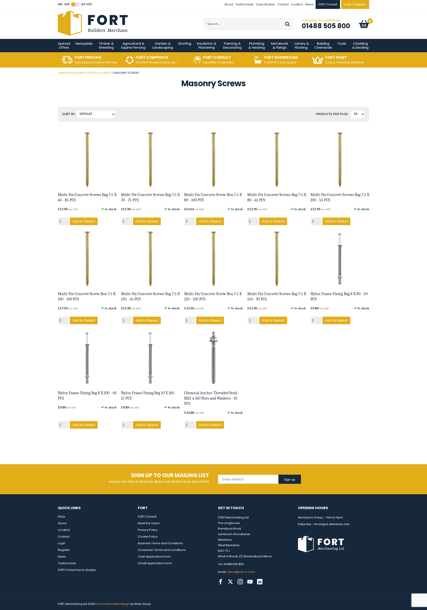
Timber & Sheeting (106, 45)
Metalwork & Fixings (279, 45)
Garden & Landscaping (162, 45)
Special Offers (64, 45)
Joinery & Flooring (301, 45)
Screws (105, 73)
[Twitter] (230, 581)
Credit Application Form (155, 563)
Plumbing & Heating (256, 45)
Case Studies (265, 4)
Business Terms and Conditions (160, 543)
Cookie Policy (147, 536)
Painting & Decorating (232, 45)
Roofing (185, 43)
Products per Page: (332, 114)
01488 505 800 (326, 26)
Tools (341, 43)
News (309, 4)
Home (61, 73)
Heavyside (84, 43)
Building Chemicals (323, 45)
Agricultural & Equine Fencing (133, 45)
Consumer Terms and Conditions (162, 550)
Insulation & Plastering (206, 45)
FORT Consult (147, 516)
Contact (283, 4)
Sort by (68, 114)
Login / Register (355, 4)
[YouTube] (250, 581)
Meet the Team (149, 523)
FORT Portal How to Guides (77, 570)
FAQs (61, 516)
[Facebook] (220, 581)
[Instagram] (240, 581)
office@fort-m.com (241, 572)
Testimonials (244, 4)
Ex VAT (86, 4)
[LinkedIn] (259, 581)
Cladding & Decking (360, 45)
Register (64, 550)
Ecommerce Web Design (113, 604)
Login (61, 543)
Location (297, 4)
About (228, 4)
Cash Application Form (154, 556)
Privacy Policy (147, 530)
